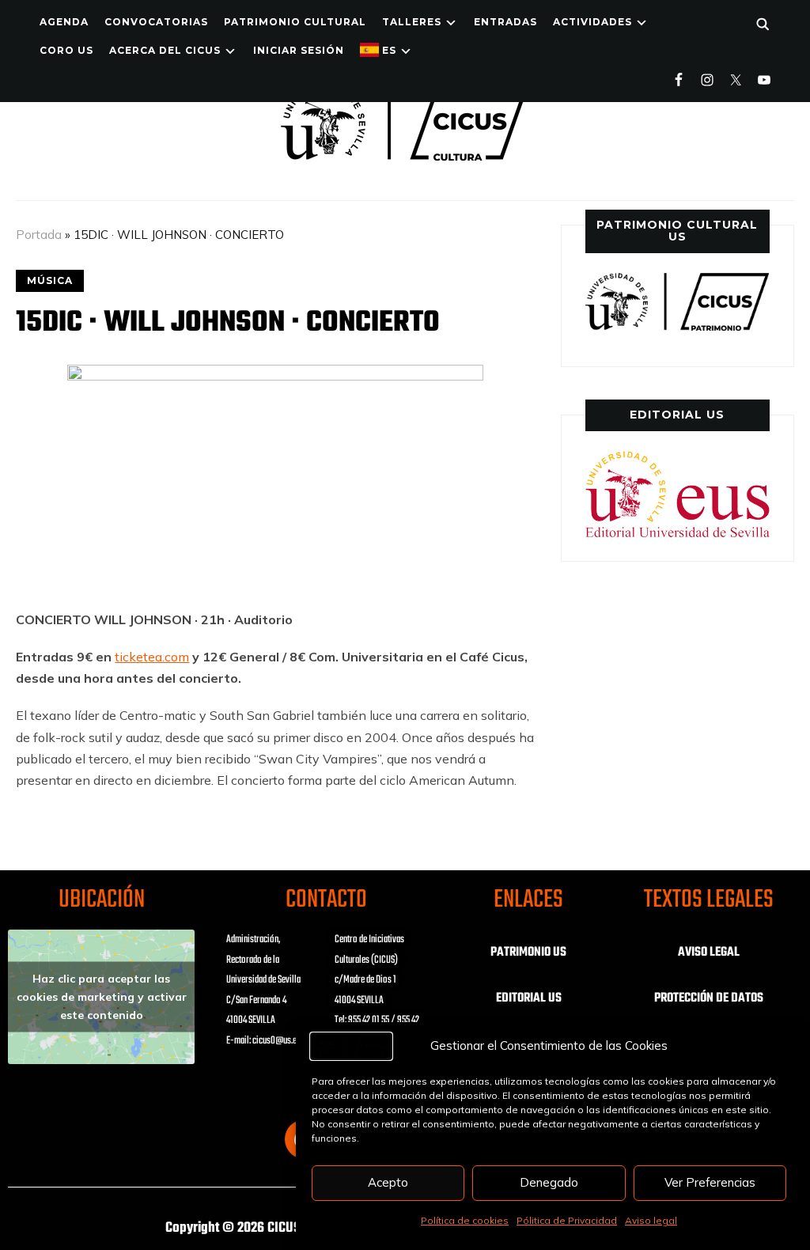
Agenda (64, 22)
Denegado (549, 1182)
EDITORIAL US (529, 998)
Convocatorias (156, 22)
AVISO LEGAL (709, 952)
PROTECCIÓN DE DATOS (708, 998)
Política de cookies (465, 1220)
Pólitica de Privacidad (567, 1220)
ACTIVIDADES (592, 22)
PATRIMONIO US (528, 952)
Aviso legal (651, 1220)
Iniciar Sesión (298, 50)
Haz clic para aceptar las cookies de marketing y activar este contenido (102, 997)
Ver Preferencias (709, 1182)
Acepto (388, 1182)
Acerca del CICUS (165, 50)
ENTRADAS (505, 22)
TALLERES (411, 22)
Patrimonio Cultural (295, 22)
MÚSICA (50, 280)
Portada (39, 234)
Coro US (66, 50)
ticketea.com (152, 657)
